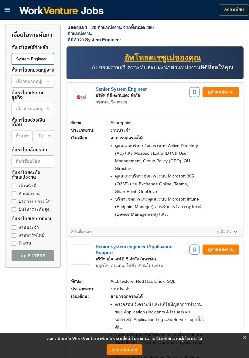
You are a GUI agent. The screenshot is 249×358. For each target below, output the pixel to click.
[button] (7, 9)
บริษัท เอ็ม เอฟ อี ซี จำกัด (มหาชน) (126, 259)
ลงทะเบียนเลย (124, 349)
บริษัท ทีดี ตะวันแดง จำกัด (118, 95)
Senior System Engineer (121, 89)
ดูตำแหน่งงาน (221, 92)
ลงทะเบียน (234, 10)
